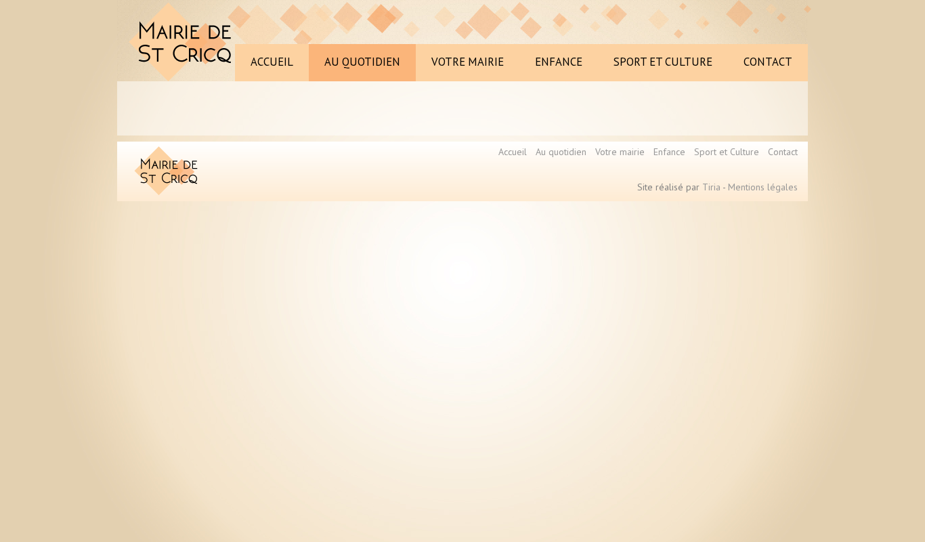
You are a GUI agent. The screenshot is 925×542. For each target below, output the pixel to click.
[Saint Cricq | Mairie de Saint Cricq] (183, 42)
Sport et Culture (726, 152)
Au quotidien (561, 152)
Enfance (669, 152)
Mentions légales (763, 187)
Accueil (512, 152)
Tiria (711, 187)
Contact (783, 152)
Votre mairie (620, 152)
